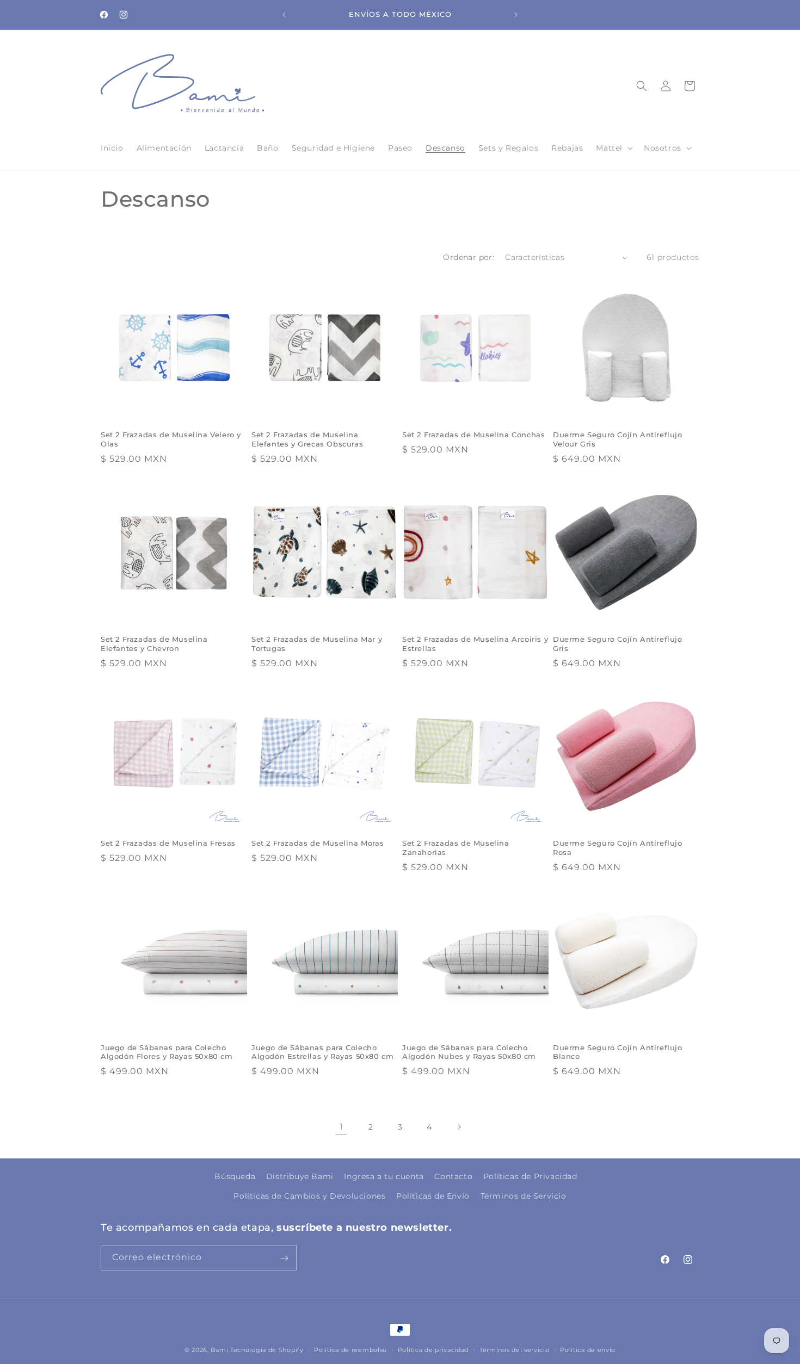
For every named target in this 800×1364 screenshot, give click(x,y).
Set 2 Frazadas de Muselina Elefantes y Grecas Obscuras (307, 439)
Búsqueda (234, 1176)
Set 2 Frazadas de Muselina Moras (317, 843)
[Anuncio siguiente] (516, 14)
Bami (219, 1350)
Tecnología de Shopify (267, 1350)
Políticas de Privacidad (530, 1176)
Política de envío (588, 1349)
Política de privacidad (433, 1349)
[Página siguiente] (459, 1127)
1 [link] (341, 1126)
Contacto (453, 1176)
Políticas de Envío (433, 1195)
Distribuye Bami (300, 1176)
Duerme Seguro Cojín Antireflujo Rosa (617, 848)
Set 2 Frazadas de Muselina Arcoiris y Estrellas (475, 644)
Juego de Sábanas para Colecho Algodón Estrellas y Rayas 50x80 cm (322, 1052)
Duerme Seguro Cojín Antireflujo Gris (617, 644)
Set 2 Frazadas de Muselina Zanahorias (455, 848)
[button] (613, 148)
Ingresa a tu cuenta (383, 1176)
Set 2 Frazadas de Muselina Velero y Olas (171, 439)
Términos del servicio (514, 1349)
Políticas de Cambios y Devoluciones (309, 1195)
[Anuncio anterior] (284, 14)
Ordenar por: (468, 257)
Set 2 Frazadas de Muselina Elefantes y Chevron (154, 644)
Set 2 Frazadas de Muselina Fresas (168, 843)
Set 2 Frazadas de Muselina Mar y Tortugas (316, 644)
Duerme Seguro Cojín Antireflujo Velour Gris (617, 439)
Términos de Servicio (524, 1195)
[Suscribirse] (284, 1258)
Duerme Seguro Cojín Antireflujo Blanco (617, 1052)
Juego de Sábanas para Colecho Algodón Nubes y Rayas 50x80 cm (469, 1052)
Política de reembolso (350, 1349)
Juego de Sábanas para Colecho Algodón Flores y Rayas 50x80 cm (167, 1052)
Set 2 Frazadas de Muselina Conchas (473, 434)
